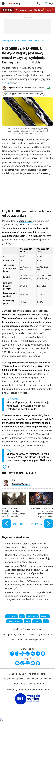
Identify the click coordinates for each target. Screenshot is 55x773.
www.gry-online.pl (10, 40)
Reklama (47, 678)
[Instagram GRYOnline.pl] (17, 653)
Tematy (36, 621)
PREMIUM (8, 10)
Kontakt (31, 683)
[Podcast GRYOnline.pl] (33, 653)
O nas (11, 673)
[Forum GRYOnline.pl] (43, 653)
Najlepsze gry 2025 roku (40, 634)
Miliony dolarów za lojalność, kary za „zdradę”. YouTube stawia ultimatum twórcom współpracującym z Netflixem (29, 457)
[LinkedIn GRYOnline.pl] (38, 653)
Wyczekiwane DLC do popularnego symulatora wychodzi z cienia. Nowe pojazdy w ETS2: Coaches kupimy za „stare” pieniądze (29, 570)
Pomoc (40, 683)
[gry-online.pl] (14, 3)
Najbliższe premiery (34, 639)
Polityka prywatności (13, 678)
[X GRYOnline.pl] (22, 653)
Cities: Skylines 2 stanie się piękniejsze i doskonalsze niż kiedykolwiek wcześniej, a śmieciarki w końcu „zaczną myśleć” (26, 547)
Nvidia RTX (30, 472)
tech (4, 472)
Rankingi (38, 10)
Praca (22, 683)
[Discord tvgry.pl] (33, 663)
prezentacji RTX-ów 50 (23, 139)
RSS (45, 621)
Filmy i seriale (15, 621)
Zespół (14, 683)
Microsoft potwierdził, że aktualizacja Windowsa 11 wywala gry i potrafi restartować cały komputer (28, 405)
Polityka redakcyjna (38, 673)
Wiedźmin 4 (16, 639)
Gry (30, 10)
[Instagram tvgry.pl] (27, 663)
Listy (49, 10)
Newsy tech (40, 40)
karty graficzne (16, 472)
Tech (27, 621)
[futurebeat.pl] (9, 83)
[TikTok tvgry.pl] (22, 663)
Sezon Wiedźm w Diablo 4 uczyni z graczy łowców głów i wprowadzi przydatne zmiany (41, 510)
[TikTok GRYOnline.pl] (27, 653)
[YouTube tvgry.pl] (17, 663)
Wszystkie (12, 616)
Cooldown (32, 616)
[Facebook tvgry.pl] (38, 663)
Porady (44, 616)
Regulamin (21, 673)
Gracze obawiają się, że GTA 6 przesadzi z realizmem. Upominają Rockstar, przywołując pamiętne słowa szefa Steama (28, 558)
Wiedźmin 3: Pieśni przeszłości (27, 629)
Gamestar (44, 173)
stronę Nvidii (26, 220)
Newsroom (21, 10)
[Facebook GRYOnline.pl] (12, 653)
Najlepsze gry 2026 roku (14, 634)
